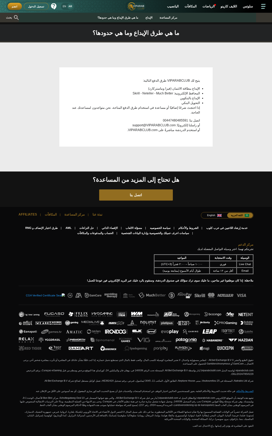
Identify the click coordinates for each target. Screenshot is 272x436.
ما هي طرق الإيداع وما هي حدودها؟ (118, 17)
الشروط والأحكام (244, 391)
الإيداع (149, 17)
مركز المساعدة (168, 17)
